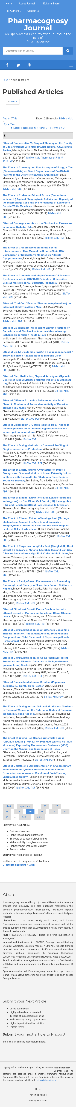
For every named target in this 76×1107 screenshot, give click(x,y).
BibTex (63, 118)
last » (39, 817)
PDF (20, 189)
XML (70, 118)
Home (9, 3)
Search (13, 101)
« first (8, 806)
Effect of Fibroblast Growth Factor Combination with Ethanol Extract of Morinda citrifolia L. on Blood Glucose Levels (37, 613)
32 (53, 811)
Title (14, 118)
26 (45, 806)
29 (18, 811)
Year (12, 124)
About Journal (27, 3)
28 (7, 811)
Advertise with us (38, 1095)
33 (65, 811)
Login (32, 864)
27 (56, 806)
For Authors (12, 10)
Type (7, 124)
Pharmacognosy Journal (38, 24)
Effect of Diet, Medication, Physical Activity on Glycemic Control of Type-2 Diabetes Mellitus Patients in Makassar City (37, 380)
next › (25, 817)
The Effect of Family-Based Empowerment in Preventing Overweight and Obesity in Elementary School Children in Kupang (37, 585)
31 (42, 811)
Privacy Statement (38, 1101)
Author (6, 118)
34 (7, 817)
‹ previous (25, 806)
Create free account (14, 864)
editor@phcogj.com (46, 1080)
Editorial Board (51, 3)
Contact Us (33, 10)
